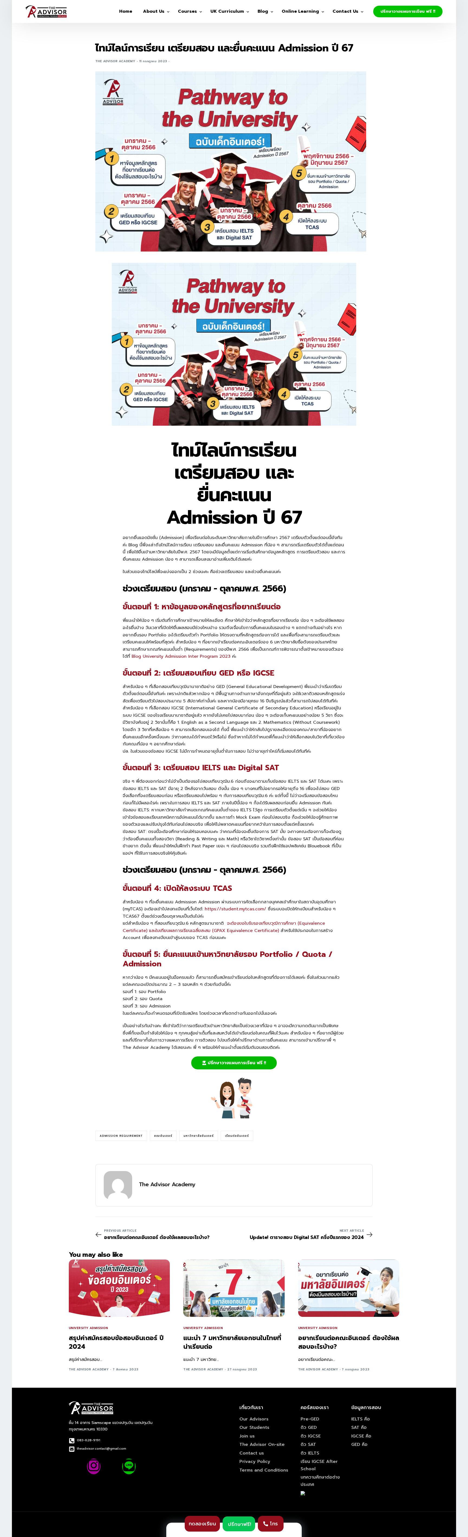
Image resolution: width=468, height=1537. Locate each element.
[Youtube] (111, 1466)
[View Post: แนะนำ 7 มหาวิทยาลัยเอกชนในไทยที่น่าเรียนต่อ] (233, 1288)
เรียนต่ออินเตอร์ (237, 1136)
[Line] (129, 1466)
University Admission (88, 1328)
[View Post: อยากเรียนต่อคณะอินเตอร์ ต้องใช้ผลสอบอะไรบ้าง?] (348, 1288)
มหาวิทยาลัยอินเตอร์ (199, 1136)
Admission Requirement (121, 1136)
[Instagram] (93, 1466)
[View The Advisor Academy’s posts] (118, 1185)
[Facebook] (76, 1466)
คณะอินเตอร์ (163, 1136)
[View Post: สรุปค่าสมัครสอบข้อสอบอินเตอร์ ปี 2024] (119, 1288)
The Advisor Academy (115, 61)
